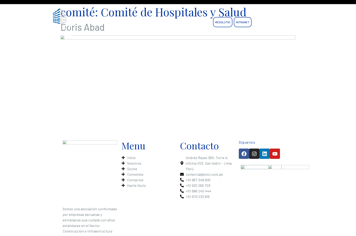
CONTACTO (203, 22)
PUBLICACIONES (179, 22)
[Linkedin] (264, 154)
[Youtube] (275, 154)
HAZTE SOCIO (141, 22)
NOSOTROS (121, 22)
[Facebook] (244, 154)
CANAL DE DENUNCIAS (269, 22)
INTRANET (242, 22)
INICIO (106, 22)
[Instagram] (254, 154)
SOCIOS (158, 22)
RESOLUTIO (222, 22)
